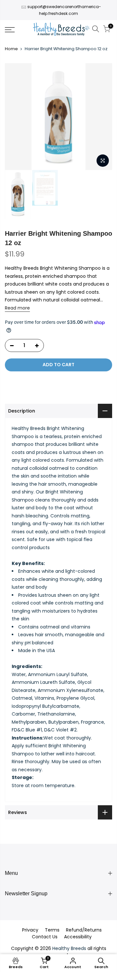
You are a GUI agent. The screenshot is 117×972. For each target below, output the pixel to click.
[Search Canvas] (95, 30)
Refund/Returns (84, 930)
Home (11, 49)
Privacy (30, 930)
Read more (17, 308)
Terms (52, 930)
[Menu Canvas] (16, 29)
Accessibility (78, 936)
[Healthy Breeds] (61, 30)
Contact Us (45, 936)
